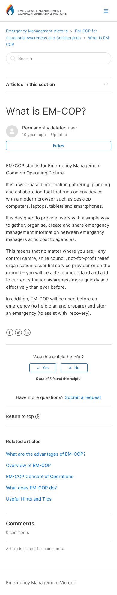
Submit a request (83, 397)
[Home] (36, 13)
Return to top (20, 416)
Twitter (18, 332)
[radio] (42, 367)
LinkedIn (27, 332)
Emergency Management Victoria (37, 30)
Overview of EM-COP (28, 465)
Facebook (10, 332)
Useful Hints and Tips (29, 499)
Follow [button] (58, 145)
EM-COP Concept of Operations (40, 476)
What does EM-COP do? (31, 488)
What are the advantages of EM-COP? (46, 454)
